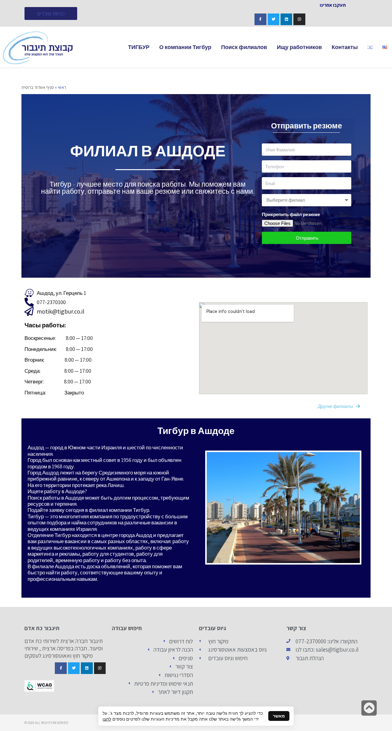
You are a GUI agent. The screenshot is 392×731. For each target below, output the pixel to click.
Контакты (345, 47)
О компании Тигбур (185, 47)
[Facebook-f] (260, 19)
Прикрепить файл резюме (291, 214)
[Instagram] (299, 19)
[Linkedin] (286, 19)
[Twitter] (273, 19)
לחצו (107, 719)
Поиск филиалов (244, 47)
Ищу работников (299, 47)
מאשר (279, 716)
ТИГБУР (138, 47)
